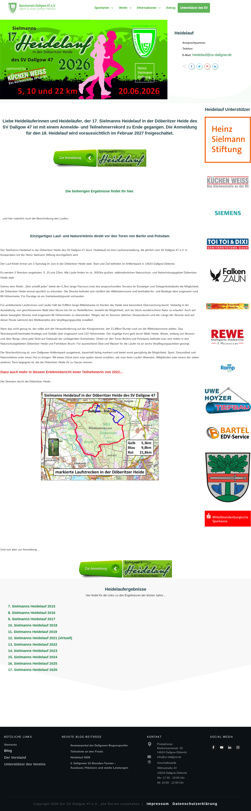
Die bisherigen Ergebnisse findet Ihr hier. (99, 191)
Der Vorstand (15, 757)
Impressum (158, 804)
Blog (8, 751)
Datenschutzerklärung (195, 804)
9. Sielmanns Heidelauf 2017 (31, 619)
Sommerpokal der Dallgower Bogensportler (99, 745)
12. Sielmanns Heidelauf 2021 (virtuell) (40, 638)
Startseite (10, 744)
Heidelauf (184, 33)
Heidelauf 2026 (80, 757)
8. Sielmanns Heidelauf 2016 (31, 613)
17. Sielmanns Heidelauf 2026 (32, 670)
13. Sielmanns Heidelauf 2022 (32, 644)
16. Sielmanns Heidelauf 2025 (32, 663)
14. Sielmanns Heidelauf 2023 (32, 651)
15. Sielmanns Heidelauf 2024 (32, 657)
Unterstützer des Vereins (24, 764)
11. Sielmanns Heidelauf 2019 (32, 632)
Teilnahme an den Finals (86, 751)
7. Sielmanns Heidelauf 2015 (31, 606)
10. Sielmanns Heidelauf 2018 (32, 625)
